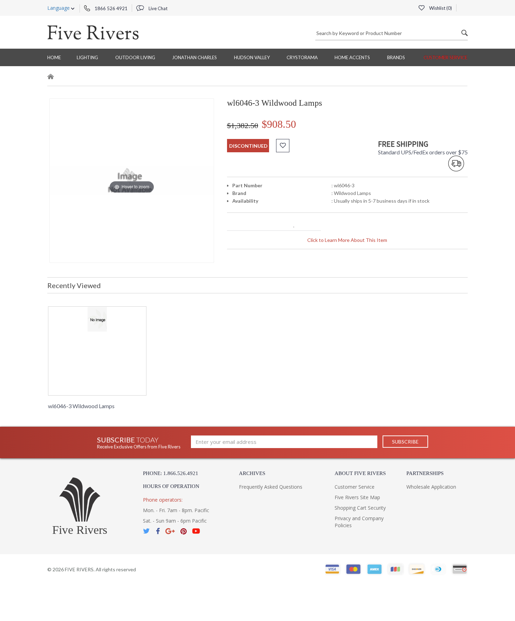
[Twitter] (147, 531)
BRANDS (396, 57)
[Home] (50, 78)
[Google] (170, 531)
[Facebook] (158, 531)
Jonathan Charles (194, 57)
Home (54, 57)
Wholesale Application (431, 486)
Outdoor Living (135, 57)
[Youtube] (196, 531)
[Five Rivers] (93, 32)
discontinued (248, 146)
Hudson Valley (252, 57)
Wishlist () (440, 8)
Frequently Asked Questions (270, 486)
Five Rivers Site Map (357, 497)
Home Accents (352, 57)
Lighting (87, 57)
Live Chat (157, 8)
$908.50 (279, 124)
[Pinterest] (183, 531)
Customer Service (445, 57)
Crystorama (302, 57)
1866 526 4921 (111, 8)
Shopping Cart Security (360, 507)
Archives (252, 473)
